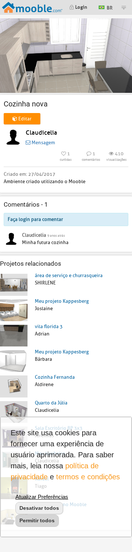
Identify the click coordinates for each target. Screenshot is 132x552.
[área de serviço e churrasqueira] (13, 284)
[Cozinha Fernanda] (13, 386)
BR (109, 7)
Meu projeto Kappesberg (62, 301)
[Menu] (123, 7)
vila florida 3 (49, 326)
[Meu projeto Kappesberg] (13, 310)
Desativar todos (39, 508)
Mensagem (42, 142)
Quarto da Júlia (51, 403)
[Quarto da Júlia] (13, 411)
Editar (24, 119)
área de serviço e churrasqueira (69, 275)
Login (80, 6)
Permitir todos (37, 520)
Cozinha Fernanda (55, 377)
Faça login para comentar (35, 219)
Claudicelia (41, 133)
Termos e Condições (88, 477)
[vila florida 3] (13, 335)
